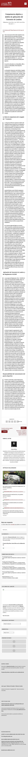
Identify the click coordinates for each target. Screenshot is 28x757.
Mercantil (10, 23)
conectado (12, 524)
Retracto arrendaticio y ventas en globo (10, 578)
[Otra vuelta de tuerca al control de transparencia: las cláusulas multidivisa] (14, 477)
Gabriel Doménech (5, 576)
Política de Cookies (19, 686)
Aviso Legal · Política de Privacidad (8, 686)
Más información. (6, 615)
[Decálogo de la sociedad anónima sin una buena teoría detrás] (14, 500)
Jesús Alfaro (11, 22)
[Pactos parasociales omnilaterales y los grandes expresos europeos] (14, 491)
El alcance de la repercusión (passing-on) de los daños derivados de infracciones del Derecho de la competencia (13, 512)
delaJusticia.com (9, 736)
